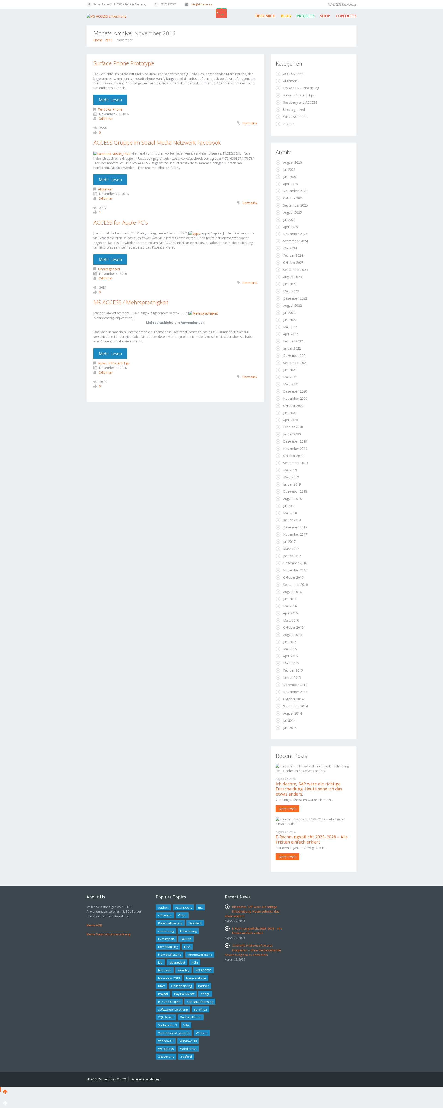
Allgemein (105, 189)
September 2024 (295, 241)
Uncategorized (109, 269)
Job (160, 962)
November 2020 (295, 398)
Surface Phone (190, 1017)
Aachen (163, 907)
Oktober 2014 (293, 699)
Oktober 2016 (293, 577)
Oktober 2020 (293, 405)
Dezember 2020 (295, 391)
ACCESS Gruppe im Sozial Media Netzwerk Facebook (157, 142)
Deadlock (195, 923)
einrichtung (166, 931)
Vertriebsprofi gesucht (173, 1033)
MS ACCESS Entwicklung (301, 88)
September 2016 (295, 584)
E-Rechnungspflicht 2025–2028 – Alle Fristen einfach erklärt (312, 839)
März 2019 (291, 477)
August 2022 (292, 305)
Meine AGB (94, 925)
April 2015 (290, 656)
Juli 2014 (289, 720)
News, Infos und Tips (114, 363)
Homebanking (168, 947)
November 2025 (295, 191)
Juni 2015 (290, 642)
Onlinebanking (181, 986)
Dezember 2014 (295, 684)
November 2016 (295, 570)
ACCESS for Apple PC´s (120, 222)
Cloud (182, 915)
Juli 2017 (289, 541)
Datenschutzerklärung (145, 1079)
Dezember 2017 (295, 527)
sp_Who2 (200, 1009)
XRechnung (166, 1056)
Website (201, 1033)
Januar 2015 (292, 677)
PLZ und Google (169, 1002)
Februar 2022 (293, 341)
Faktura (186, 939)
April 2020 (290, 420)
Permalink (249, 123)
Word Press (188, 1049)
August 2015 (292, 634)
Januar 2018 (292, 520)
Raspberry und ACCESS (300, 102)
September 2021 (295, 362)
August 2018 (292, 498)
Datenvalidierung (170, 923)
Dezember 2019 (295, 441)
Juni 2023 (290, 284)
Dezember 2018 (295, 491)
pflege (205, 994)
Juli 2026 (289, 169)
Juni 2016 (290, 599)
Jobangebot (177, 962)
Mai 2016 (290, 606)
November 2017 (295, 534)
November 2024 (295, 234)
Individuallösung (169, 954)
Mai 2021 (290, 377)
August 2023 (292, 277)
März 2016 (291, 620)
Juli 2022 (289, 312)
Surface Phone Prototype (123, 63)
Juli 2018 (289, 506)
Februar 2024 (293, 255)
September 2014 (295, 706)
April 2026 (290, 184)
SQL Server (166, 1017)
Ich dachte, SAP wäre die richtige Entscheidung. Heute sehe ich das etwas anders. (309, 789)
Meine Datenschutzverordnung (108, 934)
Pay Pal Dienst (184, 994)
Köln (195, 962)
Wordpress (166, 1049)
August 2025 (292, 212)
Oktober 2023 (293, 262)
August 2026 (292, 162)
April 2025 (290, 227)
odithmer (106, 118)
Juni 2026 (290, 176)
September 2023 (295, 269)
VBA (186, 1025)
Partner (203, 986)
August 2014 (292, 713)
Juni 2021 (290, 370)
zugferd (288, 124)
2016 (108, 40)
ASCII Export (183, 907)
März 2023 (291, 291)
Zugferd (186, 1056)
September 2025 (295, 205)
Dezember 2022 (295, 298)
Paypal (163, 994)
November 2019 (295, 448)
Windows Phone (110, 109)
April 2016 (290, 613)
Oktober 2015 (293, 627)
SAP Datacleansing (200, 1002)
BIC (200, 907)
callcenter (165, 915)
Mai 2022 (290, 327)
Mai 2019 (290, 470)
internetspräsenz (200, 954)
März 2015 (291, 663)
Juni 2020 (290, 413)
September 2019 (295, 463)
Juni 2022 (290, 320)
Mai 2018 (290, 513)
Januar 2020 (292, 434)
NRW (161, 986)
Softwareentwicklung (173, 1009)
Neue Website (196, 978)
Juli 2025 (289, 219)
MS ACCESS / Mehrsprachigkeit (130, 302)
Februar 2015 (293, 670)
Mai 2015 (290, 649)
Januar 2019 (292, 484)
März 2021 (291, 384)
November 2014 (295, 692)
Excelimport (166, 939)
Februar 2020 (293, 427)
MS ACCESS (204, 970)
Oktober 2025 (293, 198)
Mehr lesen (110, 99)
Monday (183, 970)
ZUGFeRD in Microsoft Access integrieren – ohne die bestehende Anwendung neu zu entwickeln (253, 950)
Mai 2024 (290, 248)
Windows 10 (188, 1041)
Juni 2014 (290, 727)
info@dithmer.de (201, 4)
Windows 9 (165, 1041)
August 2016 (292, 591)
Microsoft (164, 970)
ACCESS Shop (293, 74)
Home (98, 40)
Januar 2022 (292, 348)
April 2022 (290, 334)
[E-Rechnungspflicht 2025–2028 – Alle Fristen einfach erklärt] (314, 821)
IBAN (187, 947)
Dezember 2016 (295, 563)
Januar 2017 (292, 556)
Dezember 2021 (295, 355)
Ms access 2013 (169, 978)
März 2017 (291, 548)
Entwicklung (188, 931)
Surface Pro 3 (167, 1025)
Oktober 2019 (293, 455)
